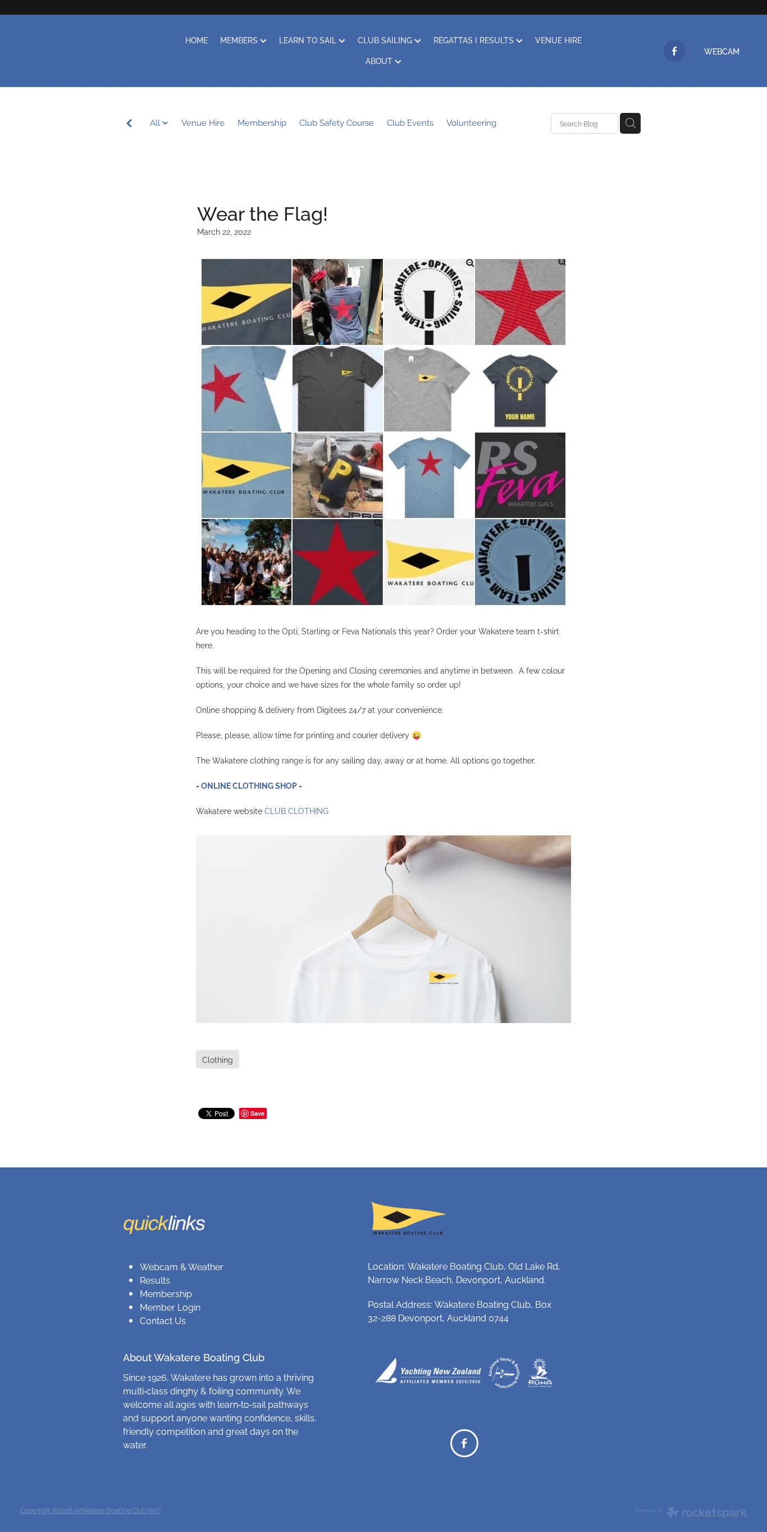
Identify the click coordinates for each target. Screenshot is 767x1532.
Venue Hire (203, 122)
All (156, 122)
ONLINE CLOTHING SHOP (249, 785)
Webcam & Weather (181, 1266)
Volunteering (471, 122)
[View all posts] (129, 123)
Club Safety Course (336, 122)
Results (155, 1280)
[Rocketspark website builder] (690, 1513)
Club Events (410, 122)
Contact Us (163, 1320)
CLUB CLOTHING (296, 810)
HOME (196, 39)
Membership (262, 122)
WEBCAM (721, 51)
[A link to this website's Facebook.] (675, 51)
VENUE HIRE (558, 39)
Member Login (170, 1307)
